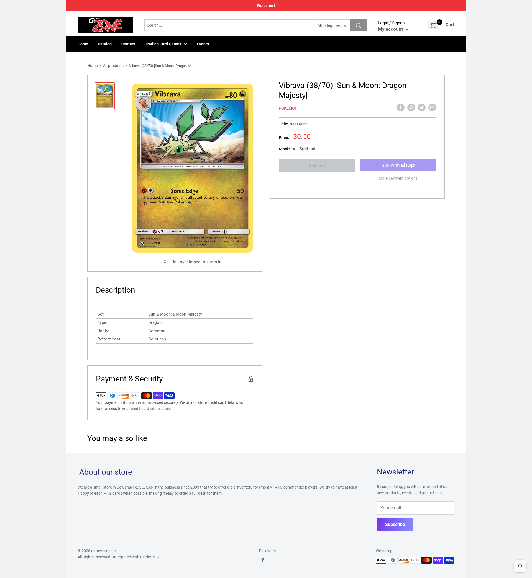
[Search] (358, 25)
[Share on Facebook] (401, 107)
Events (203, 44)
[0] (433, 25)
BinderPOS (149, 557)
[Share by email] (432, 107)
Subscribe (395, 524)
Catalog (105, 44)
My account (391, 29)
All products (113, 65)
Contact (128, 44)
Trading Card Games (163, 44)
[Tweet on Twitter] (422, 107)
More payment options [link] (398, 178)
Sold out (317, 165)
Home (83, 44)
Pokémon (288, 108)
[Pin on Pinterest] (411, 107)
